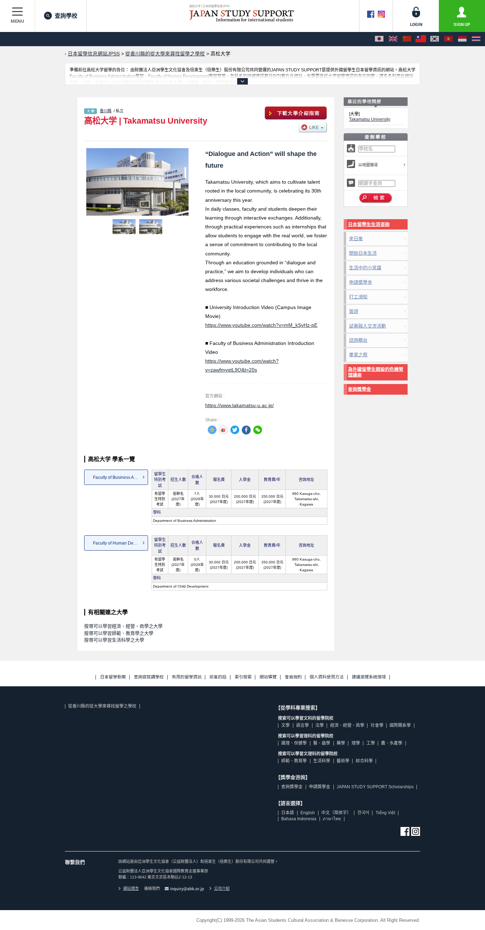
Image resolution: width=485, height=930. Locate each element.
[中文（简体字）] (407, 39)
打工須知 (358, 296)
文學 (285, 725)
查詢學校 (66, 16)
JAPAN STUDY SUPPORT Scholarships (375, 786)
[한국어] (434, 39)
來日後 (356, 238)
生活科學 (321, 760)
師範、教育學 (294, 760)
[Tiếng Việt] (448, 39)
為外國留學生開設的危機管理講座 (375, 372)
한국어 (363, 812)
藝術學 (343, 760)
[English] (393, 39)
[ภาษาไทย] (476, 39)
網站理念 (131, 888)
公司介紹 (222, 888)
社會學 (377, 725)
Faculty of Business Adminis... (120, 477)
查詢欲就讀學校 (149, 677)
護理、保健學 (294, 743)
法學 (319, 725)
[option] (137, 182)
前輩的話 (218, 677)
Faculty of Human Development (120, 543)
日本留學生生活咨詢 (368, 224)
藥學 (341, 743)
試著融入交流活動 (367, 326)
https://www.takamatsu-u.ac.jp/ (239, 405)
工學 (370, 743)
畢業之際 (358, 354)
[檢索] (375, 198)
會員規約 (293, 677)
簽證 (353, 311)
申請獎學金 (360, 282)
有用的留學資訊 (187, 677)
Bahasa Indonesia (298, 818)
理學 (356, 743)
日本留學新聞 (113, 677)
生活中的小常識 (365, 267)
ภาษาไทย (332, 818)
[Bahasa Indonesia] (462, 39)
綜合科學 (364, 760)
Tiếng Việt (385, 812)
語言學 (302, 725)
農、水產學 (391, 743)
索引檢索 (243, 677)
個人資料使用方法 (327, 677)
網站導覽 (268, 677)
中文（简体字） (336, 812)
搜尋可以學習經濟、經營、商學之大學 (123, 626)
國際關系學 (400, 725)
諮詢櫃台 (358, 340)
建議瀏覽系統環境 (369, 677)
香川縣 (105, 111)
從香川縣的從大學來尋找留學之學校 (102, 706)
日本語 (287, 812)
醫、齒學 (321, 743)
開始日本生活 (363, 253)
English (307, 812)
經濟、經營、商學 (347, 725)
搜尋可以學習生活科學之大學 (114, 640)
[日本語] (379, 39)
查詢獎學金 (359, 389)
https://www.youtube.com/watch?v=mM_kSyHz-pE (261, 325)
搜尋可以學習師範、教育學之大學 (118, 633)
